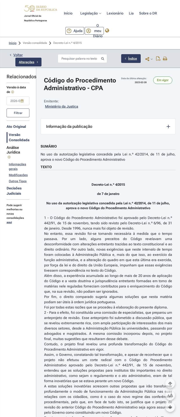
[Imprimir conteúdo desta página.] (165, 59)
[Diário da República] (40, 9)
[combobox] (18, 100)
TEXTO (46, 167)
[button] (40, 9)
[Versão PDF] (158, 59)
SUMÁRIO (49, 146)
